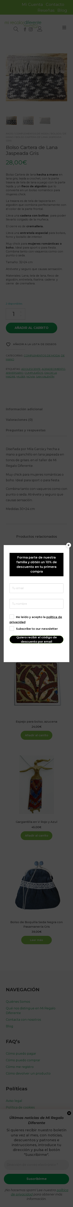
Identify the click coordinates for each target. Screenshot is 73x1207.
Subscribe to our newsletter (37, 629)
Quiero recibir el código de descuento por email (36, 639)
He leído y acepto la (36, 619)
